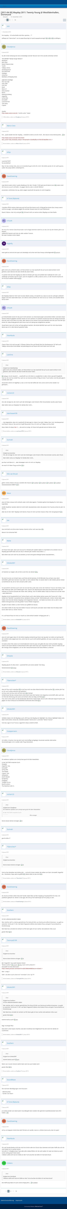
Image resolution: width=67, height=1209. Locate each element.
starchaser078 (19, 431)
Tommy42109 (19, 978)
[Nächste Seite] (18, 20)
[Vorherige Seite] (2, 20)
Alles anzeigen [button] (33, 815)
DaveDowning (19, 901)
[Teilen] (64, 20)
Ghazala (18, 672)
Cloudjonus (18, 117)
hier (15, 427)
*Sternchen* (19, 878)
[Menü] (64, 2)
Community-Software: (33, 1206)
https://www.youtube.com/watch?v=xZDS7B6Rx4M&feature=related (21, 968)
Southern (18, 1071)
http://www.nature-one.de (9, 113)
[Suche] (56, 2)
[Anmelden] (60, 2)
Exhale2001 (19, 619)
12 (15, 20)
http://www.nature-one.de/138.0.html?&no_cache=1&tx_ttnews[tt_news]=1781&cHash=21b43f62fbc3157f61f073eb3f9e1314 (26, 138)
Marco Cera (19, 143)
